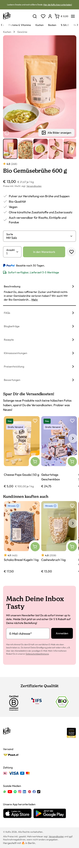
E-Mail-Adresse (20, 633)
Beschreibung (12, 286)
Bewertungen (12, 380)
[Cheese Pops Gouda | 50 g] (22, 452)
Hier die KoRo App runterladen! (57, 4)
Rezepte (9, 339)
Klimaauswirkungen (15, 353)
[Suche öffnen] (34, 16)
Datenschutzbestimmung (37, 653)
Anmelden (62, 633)
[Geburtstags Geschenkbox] (59, 452)
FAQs (7, 313)
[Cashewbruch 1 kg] (59, 537)
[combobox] (38, 237)
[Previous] (1, 24)
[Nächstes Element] (72, 149)
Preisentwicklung (14, 366)
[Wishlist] (43, 16)
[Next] (77, 24)
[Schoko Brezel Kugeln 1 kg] (22, 537)
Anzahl (10, 250)
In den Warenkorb (44, 252)
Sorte (9, 234)
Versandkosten (34, 186)
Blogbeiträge (12, 326)
